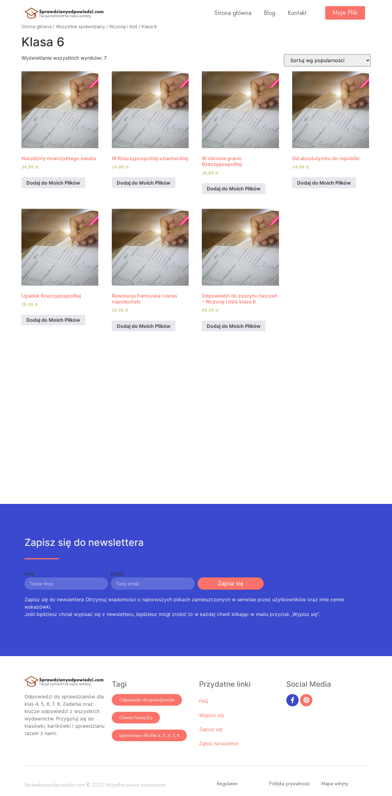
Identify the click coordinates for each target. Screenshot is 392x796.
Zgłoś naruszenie (218, 743)
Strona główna (232, 13)
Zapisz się (210, 729)
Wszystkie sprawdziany (80, 26)
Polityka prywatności (289, 783)
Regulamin (227, 783)
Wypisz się (211, 715)
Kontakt (297, 13)
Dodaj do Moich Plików (53, 183)
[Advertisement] (196, 427)
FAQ (203, 701)
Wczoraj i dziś (123, 26)
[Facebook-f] (292, 700)
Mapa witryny (334, 783)
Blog (269, 13)
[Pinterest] (306, 700)
